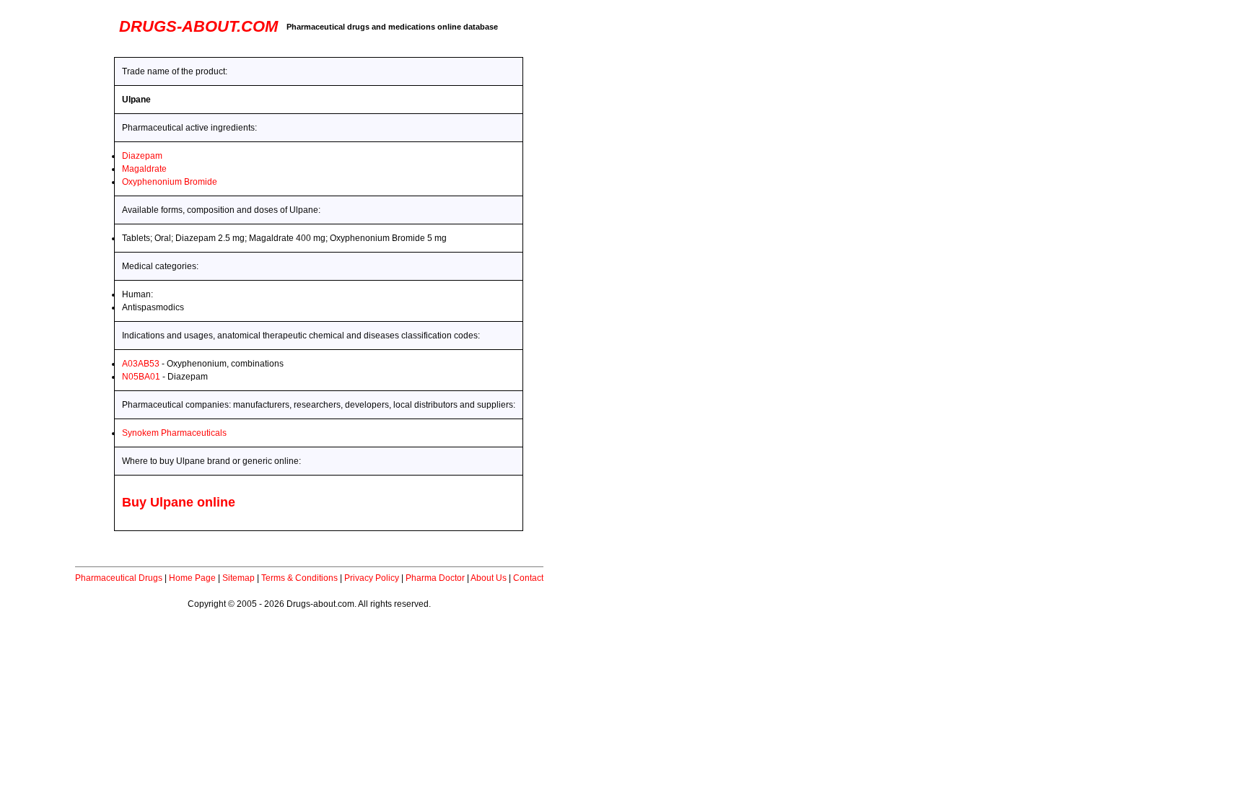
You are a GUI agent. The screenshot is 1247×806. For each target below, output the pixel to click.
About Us (489, 578)
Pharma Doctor (435, 578)
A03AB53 (140, 364)
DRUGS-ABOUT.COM (198, 26)
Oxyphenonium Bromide (169, 182)
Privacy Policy (371, 578)
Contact (528, 578)
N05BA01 (141, 377)
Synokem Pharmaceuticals (174, 433)
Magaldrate (144, 169)
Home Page (192, 578)
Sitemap (238, 578)
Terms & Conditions (299, 578)
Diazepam (142, 156)
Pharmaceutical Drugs (118, 578)
